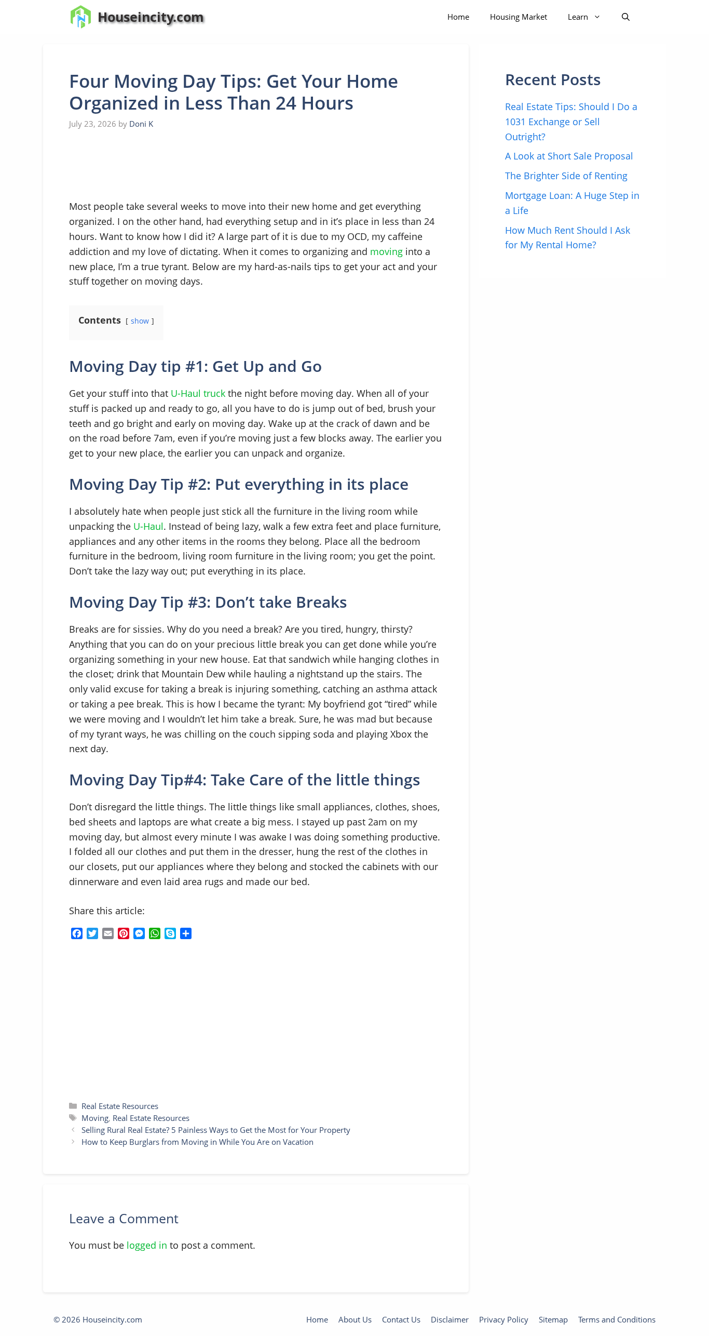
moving (386, 251)
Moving (94, 1118)
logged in (147, 1245)
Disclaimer (450, 1319)
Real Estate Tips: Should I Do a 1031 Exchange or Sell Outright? (571, 121)
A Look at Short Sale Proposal (569, 156)
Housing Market (518, 16)
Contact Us (401, 1319)
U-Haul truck (198, 393)
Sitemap (553, 1319)
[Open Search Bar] (625, 17)
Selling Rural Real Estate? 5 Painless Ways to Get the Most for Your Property (215, 1130)
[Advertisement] (147, 165)
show (140, 321)
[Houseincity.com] (80, 17)
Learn (578, 16)
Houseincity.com (151, 16)
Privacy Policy (503, 1319)
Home (458, 16)
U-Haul (148, 526)
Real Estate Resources (119, 1106)
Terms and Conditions (617, 1319)
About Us (355, 1319)
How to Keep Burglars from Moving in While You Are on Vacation (197, 1142)
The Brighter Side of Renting (566, 175)
